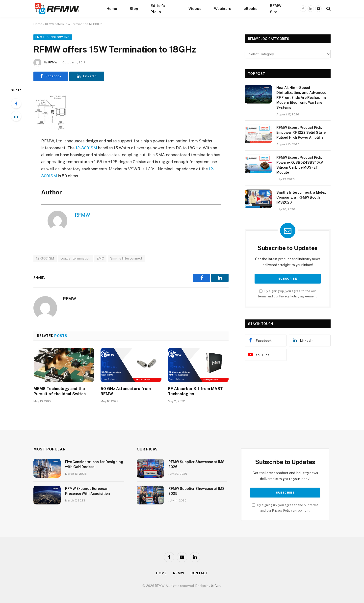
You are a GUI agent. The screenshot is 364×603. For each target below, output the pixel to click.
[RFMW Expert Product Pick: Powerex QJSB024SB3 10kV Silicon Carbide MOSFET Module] (258, 164)
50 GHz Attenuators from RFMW (126, 391)
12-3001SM (86, 147)
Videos (195, 8)
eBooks (251, 8)
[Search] (328, 8)
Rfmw (178, 573)
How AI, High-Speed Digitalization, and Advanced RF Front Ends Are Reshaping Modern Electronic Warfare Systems (301, 97)
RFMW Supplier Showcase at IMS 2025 (196, 491)
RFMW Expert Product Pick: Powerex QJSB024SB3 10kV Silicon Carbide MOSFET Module (299, 165)
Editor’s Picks (158, 8)
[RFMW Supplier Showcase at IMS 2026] (150, 468)
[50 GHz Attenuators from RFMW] (131, 365)
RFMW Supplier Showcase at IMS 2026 (196, 464)
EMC (100, 258)
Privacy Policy (289, 296)
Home (111, 8)
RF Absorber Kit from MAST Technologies (195, 391)
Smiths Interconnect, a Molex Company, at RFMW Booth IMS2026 (301, 197)
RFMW (52, 62)
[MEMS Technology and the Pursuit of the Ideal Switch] (63, 365)
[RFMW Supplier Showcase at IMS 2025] (150, 495)
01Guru (216, 586)
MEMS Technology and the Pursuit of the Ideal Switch (59, 391)
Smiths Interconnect (126, 258)
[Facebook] (16, 103)
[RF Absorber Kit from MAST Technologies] (198, 365)
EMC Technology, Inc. (52, 37)
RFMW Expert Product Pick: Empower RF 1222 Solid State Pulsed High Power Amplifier (301, 132)
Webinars (222, 8)
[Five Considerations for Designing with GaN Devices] (47, 468)
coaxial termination (75, 258)
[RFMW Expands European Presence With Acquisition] (47, 495)
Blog (134, 8)
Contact (199, 573)
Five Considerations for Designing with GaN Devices (94, 464)
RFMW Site (276, 8)
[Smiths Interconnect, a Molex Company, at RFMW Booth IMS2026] (258, 198)
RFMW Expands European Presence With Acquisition (87, 491)
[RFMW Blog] (64, 8)
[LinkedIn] (16, 116)
